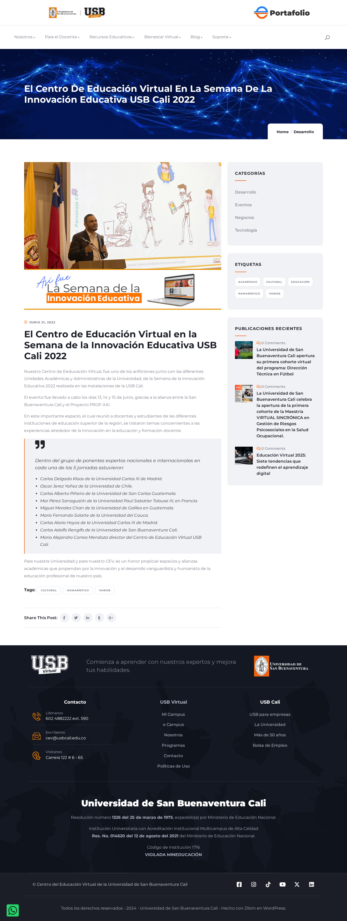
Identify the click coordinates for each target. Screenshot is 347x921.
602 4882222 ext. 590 (67, 718)
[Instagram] (253, 884)
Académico (247, 282)
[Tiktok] (268, 884)
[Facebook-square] (239, 884)
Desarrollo (304, 131)
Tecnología (246, 230)
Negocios (244, 217)
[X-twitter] (297, 884)
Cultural (49, 590)
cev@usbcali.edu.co (66, 738)
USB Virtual (173, 702)
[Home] (77, 12)
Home (283, 131)
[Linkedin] (311, 884)
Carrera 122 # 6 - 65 (64, 757)
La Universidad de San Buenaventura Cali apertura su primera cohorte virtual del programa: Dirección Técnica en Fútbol (286, 361)
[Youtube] (282, 884)
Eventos (243, 204)
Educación (300, 282)
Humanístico (78, 590)
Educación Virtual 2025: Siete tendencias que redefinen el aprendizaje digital (282, 464)
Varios (105, 590)
